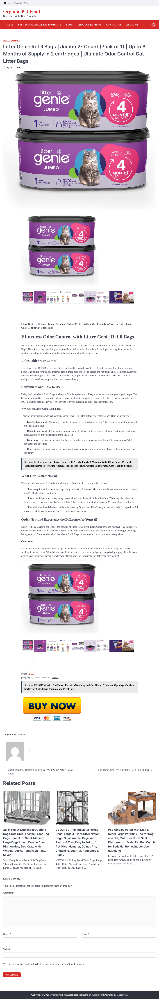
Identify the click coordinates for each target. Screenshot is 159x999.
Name (7, 934)
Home (9, 24)
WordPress (122, 994)
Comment (9, 892)
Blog (69, 24)
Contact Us (113, 24)
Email (85, 934)
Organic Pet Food (21, 11)
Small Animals (11, 41)
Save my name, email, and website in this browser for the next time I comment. (46, 964)
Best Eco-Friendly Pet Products (39, 24)
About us (132, 24)
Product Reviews (89, 24)
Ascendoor (97, 994)
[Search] (153, 24)
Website (7, 949)
